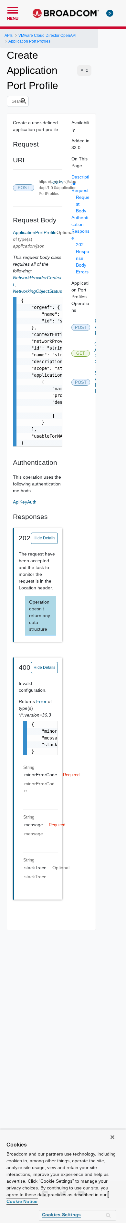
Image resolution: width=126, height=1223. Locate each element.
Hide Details (44, 538)
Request (80, 190)
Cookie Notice (21, 1201)
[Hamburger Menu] (12, 9)
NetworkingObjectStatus (37, 291)
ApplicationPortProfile (35, 232)
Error (42, 701)
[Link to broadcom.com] (66, 13)
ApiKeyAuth (25, 501)
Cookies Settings (61, 1214)
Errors (82, 271)
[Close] (112, 1137)
